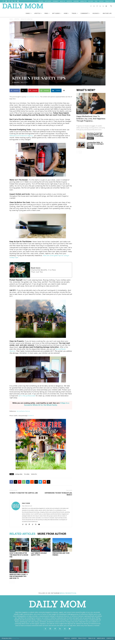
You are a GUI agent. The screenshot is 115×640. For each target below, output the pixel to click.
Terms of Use (91, 638)
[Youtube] (18, 1)
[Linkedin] (28, 482)
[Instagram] (6, 1)
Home (11, 19)
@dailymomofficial (68, 593)
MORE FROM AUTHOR (52, 533)
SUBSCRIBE (76, 1)
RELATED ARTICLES (22, 533)
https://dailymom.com (27, 505)
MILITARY (41, 1)
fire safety (26, 474)
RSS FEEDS (90, 1)
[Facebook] (3, 1)
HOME (66, 13)
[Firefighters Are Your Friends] (62, 545)
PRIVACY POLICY (109, 1)
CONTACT (101, 1)
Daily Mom (16, 82)
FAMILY (28, 13)
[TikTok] (33, 524)
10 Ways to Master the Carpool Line (24, 493)
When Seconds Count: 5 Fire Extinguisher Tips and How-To (18, 576)
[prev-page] (11, 582)
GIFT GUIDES (48, 1)
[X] (15, 1)
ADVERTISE (69, 1)
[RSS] (12, 1)
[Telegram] (40, 482)
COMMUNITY (84, 13)
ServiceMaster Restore (32, 96)
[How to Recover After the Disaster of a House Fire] (19, 545)
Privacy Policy (82, 638)
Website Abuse (101, 638)
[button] (111, 6)
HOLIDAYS (96, 13)
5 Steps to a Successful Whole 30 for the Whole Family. (46, 404)
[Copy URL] (48, 482)
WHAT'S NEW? (85, 90)
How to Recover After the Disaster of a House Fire (19, 555)
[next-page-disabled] (13, 582)
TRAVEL (74, 13)
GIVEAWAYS (55, 1)
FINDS (46, 13)
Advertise (74, 638)
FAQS (96, 1)
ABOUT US (62, 1)
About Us (67, 638)
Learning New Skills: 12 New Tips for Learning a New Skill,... (95, 144)
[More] (64, 90)
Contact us (109, 638)
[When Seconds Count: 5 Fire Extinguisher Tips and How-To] (19, 566)
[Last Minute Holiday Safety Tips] (41, 545)
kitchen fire (34, 474)
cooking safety (18, 474)
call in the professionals (26, 396)
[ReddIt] (32, 482)
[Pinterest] (9, 1)
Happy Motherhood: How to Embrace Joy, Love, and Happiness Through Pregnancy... (90, 118)
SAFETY (19, 73)
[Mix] (44, 482)
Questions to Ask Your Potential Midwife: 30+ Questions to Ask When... (95, 134)
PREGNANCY (82, 113)
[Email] (36, 482)
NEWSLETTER (83, 1)
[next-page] (80, 152)
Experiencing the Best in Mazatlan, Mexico (58, 494)
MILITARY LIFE (107, 13)
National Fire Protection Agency (21, 135)
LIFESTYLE (37, 13)
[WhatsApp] (24, 482)
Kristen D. (31, 415)
